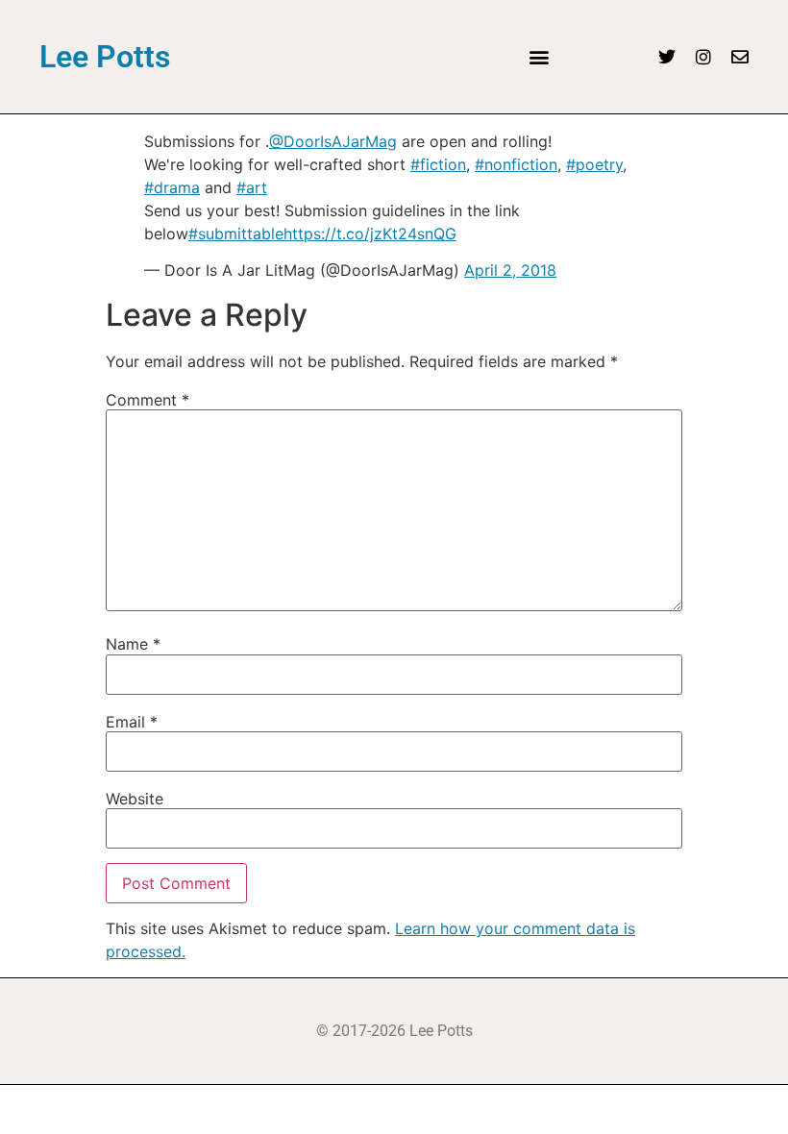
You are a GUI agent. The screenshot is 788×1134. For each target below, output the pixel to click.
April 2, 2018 (510, 270)
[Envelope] (740, 56)
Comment (147, 399)
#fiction (438, 164)
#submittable (235, 233)
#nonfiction (516, 164)
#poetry (594, 164)
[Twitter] (667, 56)
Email (132, 721)
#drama (172, 187)
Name (133, 644)
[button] (538, 57)
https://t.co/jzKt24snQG (369, 233)
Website (134, 798)
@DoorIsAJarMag (333, 141)
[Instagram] (703, 56)
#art (251, 187)
